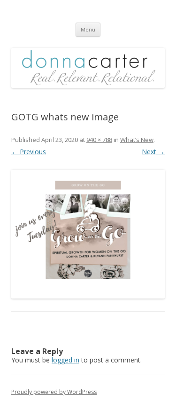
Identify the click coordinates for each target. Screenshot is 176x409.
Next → (153, 151)
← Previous (28, 151)
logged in (65, 359)
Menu (88, 29)
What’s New (136, 139)
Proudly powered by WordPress (54, 392)
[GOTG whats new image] (88, 234)
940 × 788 (99, 139)
